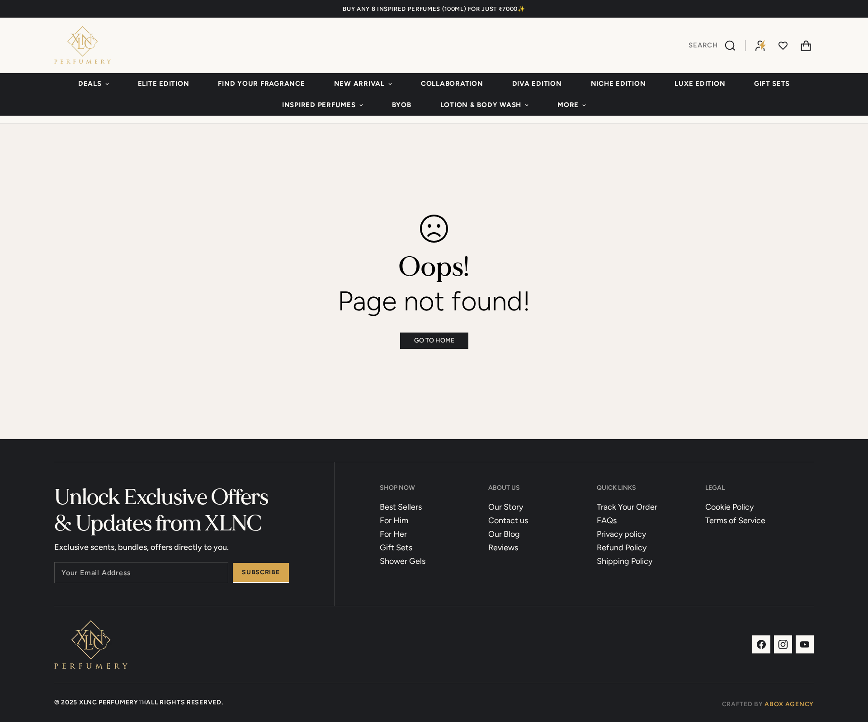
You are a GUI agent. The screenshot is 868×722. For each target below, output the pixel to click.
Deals (90, 84)
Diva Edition (537, 84)
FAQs (607, 520)
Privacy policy (621, 534)
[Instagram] (783, 644)
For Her (393, 534)
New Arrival (359, 84)
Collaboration (452, 84)
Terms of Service (735, 520)
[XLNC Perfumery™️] (82, 45)
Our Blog (504, 534)
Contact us (508, 520)
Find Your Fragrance (261, 84)
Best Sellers (401, 507)
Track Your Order (627, 507)
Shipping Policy (624, 561)
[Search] (731, 45)
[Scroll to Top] (850, 672)
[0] (805, 45)
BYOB (401, 105)
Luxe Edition (700, 84)
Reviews (503, 548)
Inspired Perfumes (319, 105)
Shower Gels (402, 561)
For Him (394, 520)
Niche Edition (618, 84)
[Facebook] (761, 644)
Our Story (505, 507)
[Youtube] (805, 644)
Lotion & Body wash (481, 105)
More (568, 105)
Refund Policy (621, 548)
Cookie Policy (729, 507)
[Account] (760, 45)
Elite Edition (163, 84)
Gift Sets (772, 84)
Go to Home (434, 340)
